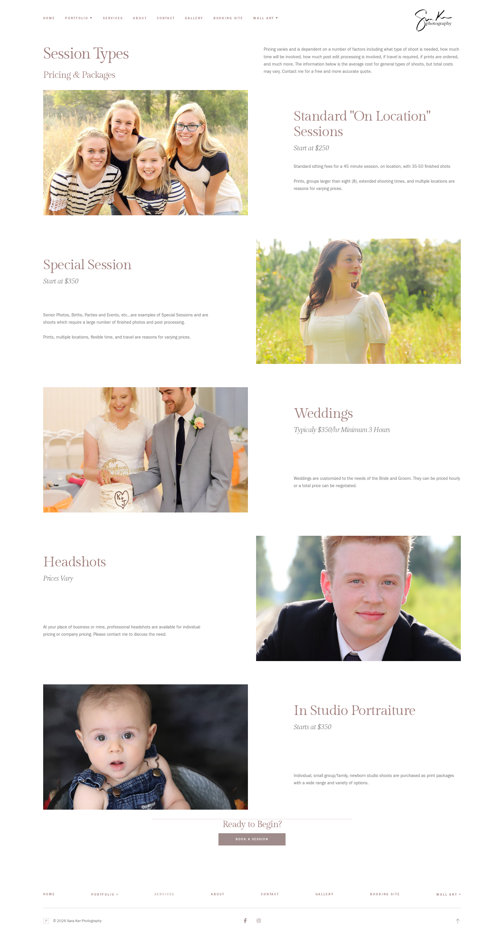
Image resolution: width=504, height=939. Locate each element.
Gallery (194, 18)
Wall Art (446, 894)
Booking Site (228, 18)
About (140, 18)
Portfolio (103, 894)
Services (113, 18)
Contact (166, 18)
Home (49, 18)
